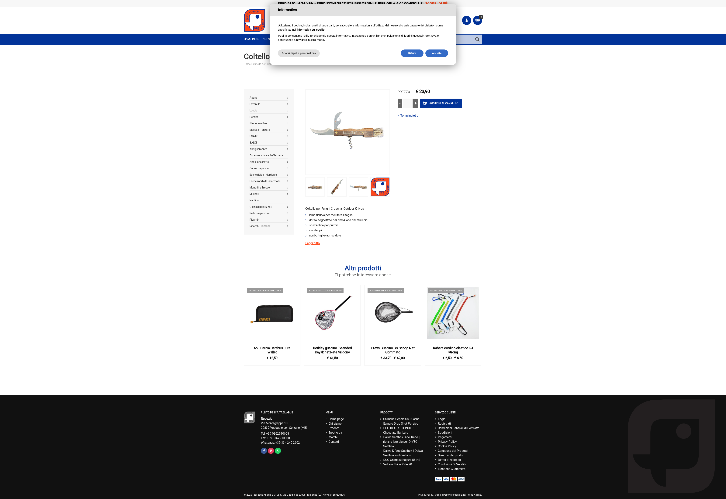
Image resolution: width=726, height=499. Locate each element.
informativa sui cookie (310, 29)
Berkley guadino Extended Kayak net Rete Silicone (332, 350)
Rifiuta (412, 53)
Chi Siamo (270, 39)
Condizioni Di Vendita (452, 464)
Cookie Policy (447, 446)
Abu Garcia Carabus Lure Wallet (272, 350)
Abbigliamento (258, 149)
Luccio (253, 110)
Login (441, 419)
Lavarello (255, 104)
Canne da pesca (259, 168)
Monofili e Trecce (260, 187)
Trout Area (335, 432)
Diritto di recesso (449, 460)
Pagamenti (445, 437)
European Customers (451, 469)
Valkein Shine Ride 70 (397, 464)
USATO (254, 136)
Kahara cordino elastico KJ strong (453, 350)
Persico (254, 116)
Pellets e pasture (260, 213)
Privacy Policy (447, 441)
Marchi (333, 437)
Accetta (436, 53)
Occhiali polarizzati (261, 206)
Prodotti (334, 428)
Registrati (444, 423)
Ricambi (254, 219)
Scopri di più (436, 3)
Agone (254, 97)
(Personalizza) (458, 494)
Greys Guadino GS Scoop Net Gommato (393, 350)
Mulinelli (254, 193)
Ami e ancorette (259, 161)
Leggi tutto (312, 243)
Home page (251, 39)
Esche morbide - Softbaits (265, 181)
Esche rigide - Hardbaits (264, 174)
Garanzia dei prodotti (451, 455)
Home (247, 64)
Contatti (334, 441)
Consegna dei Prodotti (453, 451)
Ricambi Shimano (260, 226)
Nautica (254, 200)
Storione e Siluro (259, 123)
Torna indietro (409, 115)
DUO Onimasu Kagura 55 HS (401, 460)
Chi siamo (335, 423)
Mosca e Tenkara (260, 129)
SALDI (253, 142)
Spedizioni (445, 432)
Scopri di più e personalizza (299, 53)
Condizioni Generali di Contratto (458, 428)
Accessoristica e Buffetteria (266, 155)
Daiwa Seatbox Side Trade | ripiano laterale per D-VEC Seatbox (401, 441)
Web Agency (475, 494)
